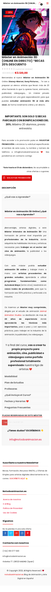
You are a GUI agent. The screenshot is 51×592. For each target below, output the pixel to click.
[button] (40, 3)
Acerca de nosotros (12, 499)
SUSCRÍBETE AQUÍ (17, 478)
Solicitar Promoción (19, 178)
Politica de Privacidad (12, 508)
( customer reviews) (23, 69)
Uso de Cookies (10, 512)
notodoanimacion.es (14, 574)
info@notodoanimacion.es (25, 439)
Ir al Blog (6, 504)
